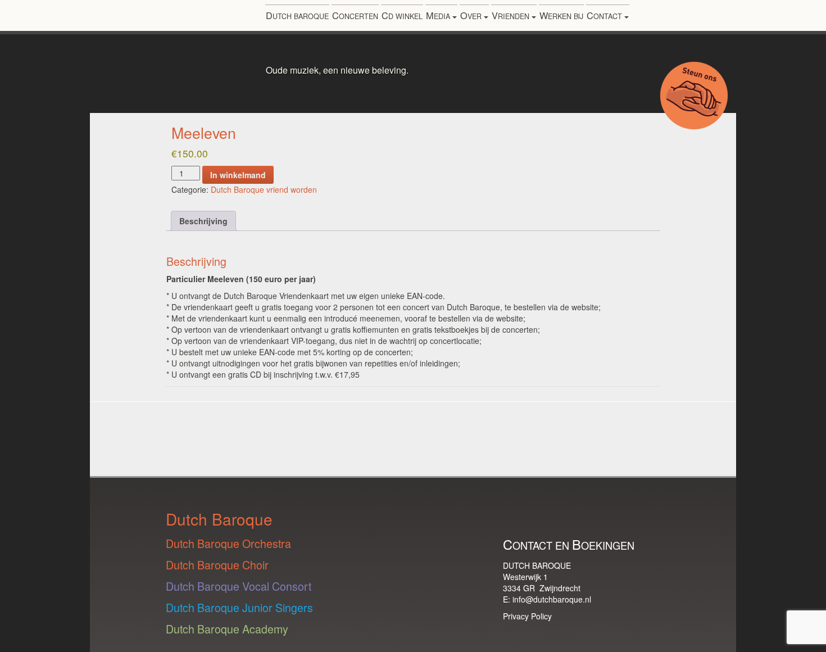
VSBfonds (543, 423)
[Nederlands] (706, 17)
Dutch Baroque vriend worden (264, 189)
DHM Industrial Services (246, 436)
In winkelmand (238, 174)
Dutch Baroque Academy (227, 629)
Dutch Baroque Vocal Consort (238, 586)
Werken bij (561, 15)
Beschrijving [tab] (203, 221)
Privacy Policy (527, 616)
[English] (721, 17)
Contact (605, 15)
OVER (472, 15)
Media (439, 15)
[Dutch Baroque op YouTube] (540, 517)
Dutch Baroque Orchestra (228, 543)
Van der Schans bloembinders (662, 431)
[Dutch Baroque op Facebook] (623, 517)
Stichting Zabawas (369, 423)
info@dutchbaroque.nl (551, 599)
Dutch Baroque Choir (217, 564)
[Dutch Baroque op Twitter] (595, 517)
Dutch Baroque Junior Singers (239, 607)
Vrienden (512, 15)
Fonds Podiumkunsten (139, 436)
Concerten (355, 15)
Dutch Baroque (297, 15)
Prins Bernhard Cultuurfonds (452, 439)
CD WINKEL (402, 15)
